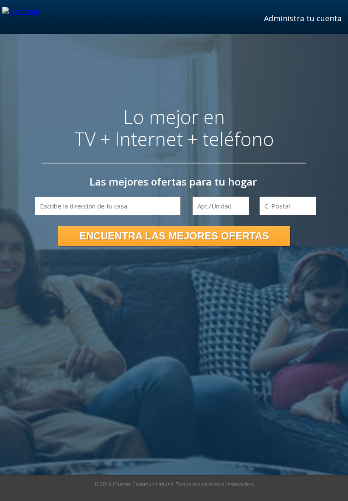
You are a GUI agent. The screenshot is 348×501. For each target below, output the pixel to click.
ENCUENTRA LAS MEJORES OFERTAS (174, 236)
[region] (108, 206)
